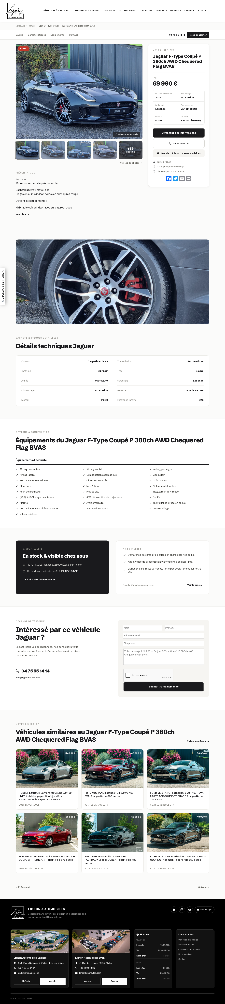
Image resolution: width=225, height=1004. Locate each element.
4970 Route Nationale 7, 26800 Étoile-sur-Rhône (41, 963)
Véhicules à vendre (55, 10)
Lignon (160, 10)
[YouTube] (190, 910)
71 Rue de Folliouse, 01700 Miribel (95, 963)
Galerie (19, 34)
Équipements (57, 34)
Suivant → (203, 887)
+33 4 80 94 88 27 (88, 968)
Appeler (53, 981)
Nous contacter (198, 34)
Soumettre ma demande (164, 686)
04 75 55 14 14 (177, 34)
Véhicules (20, 26)
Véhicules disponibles (188, 940)
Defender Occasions (85, 10)
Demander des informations (178, 132)
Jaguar (32, 26)
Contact (203, 10)
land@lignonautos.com (28, 677)
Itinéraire (26, 981)
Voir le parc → (194, 585)
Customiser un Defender (189, 949)
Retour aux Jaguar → (198, 741)
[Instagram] (182, 910)
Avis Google (206, 909)
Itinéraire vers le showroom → (39, 579)
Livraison (109, 10)
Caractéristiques (37, 34)
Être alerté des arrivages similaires (181, 153)
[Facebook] (174, 910)
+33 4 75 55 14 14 (26, 968)
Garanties (146, 10)
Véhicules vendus (186, 944)
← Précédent (23, 887)
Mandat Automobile (182, 10)
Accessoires (126, 10)
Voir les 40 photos (129, 162)
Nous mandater (185, 954)
